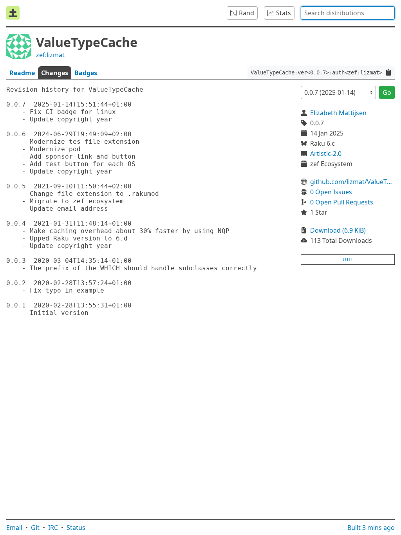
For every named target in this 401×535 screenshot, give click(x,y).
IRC (53, 527)
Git (35, 527)
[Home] (13, 13)
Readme (22, 73)
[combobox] (348, 13)
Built (371, 527)
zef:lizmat (50, 55)
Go (387, 92)
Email (14, 527)
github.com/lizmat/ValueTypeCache (352, 181)
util (348, 259)
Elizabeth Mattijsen (338, 112)
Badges (85, 73)
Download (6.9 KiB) (338, 230)
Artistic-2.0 (325, 153)
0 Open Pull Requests (341, 202)
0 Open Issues (331, 192)
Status (76, 527)
